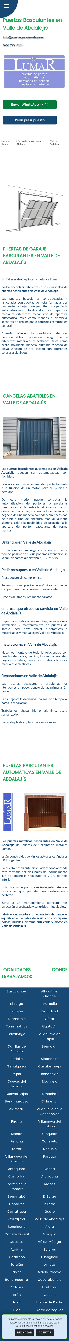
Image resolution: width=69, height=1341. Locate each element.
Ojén (16, 1310)
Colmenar (49, 1101)
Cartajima (16, 1219)
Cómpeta (50, 1141)
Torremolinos (16, 1026)
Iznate (17, 1272)
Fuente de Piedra (49, 1302)
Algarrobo (17, 1257)
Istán (17, 1294)
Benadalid (49, 1011)
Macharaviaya (49, 1272)
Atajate (17, 1249)
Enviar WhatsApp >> (27, 104)
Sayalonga (17, 1034)
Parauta (49, 1156)
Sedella (17, 1059)
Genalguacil (16, 1066)
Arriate (49, 1264)
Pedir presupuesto (30, 120)
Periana (16, 1141)
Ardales (16, 1287)
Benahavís (49, 1074)
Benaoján (49, 1046)
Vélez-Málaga (49, 1241)
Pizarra (16, 1121)
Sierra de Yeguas (49, 1310)
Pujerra (49, 1204)
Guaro (50, 1211)
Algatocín (49, 1026)
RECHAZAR (24, 1332)
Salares (49, 1249)
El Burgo (16, 1003)
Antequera (16, 1169)
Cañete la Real (17, 1234)
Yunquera (49, 1134)
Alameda (16, 1109)
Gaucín (50, 1294)
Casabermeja (49, 1066)
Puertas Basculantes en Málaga (29, 142)
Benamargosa (17, 1101)
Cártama (49, 1287)
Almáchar (50, 1094)
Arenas (49, 1184)
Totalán (16, 1264)
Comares (16, 1204)
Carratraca (16, 1211)
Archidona (49, 1176)
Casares (17, 1241)
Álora (49, 1226)
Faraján (16, 1011)
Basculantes (17, 991)
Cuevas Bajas (16, 1094)
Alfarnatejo (17, 1019)
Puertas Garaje (5, 142)
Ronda (49, 1169)
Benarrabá (17, 1196)
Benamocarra (16, 1279)
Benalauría (17, 1226)
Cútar (49, 1019)
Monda (16, 1134)
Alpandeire (50, 1059)
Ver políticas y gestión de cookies (34, 1326)
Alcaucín (50, 1149)
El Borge (49, 1196)
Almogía (49, 1234)
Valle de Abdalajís (49, 1219)
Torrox (17, 1149)
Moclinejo (49, 1081)
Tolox (17, 1302)
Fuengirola (49, 1257)
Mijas (17, 1074)
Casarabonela (50, 1279)
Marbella (49, 1003)
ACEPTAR (45, 1332)
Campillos (16, 1176)
